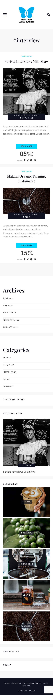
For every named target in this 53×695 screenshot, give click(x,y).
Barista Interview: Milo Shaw (26, 61)
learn (6, 379)
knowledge (9, 372)
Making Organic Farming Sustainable (26, 178)
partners (8, 387)
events (7, 358)
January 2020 (10, 327)
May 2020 (8, 305)
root (36, 115)
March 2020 (9, 313)
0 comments (24, 115)
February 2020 (11, 320)
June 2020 (8, 298)
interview (26, 56)
